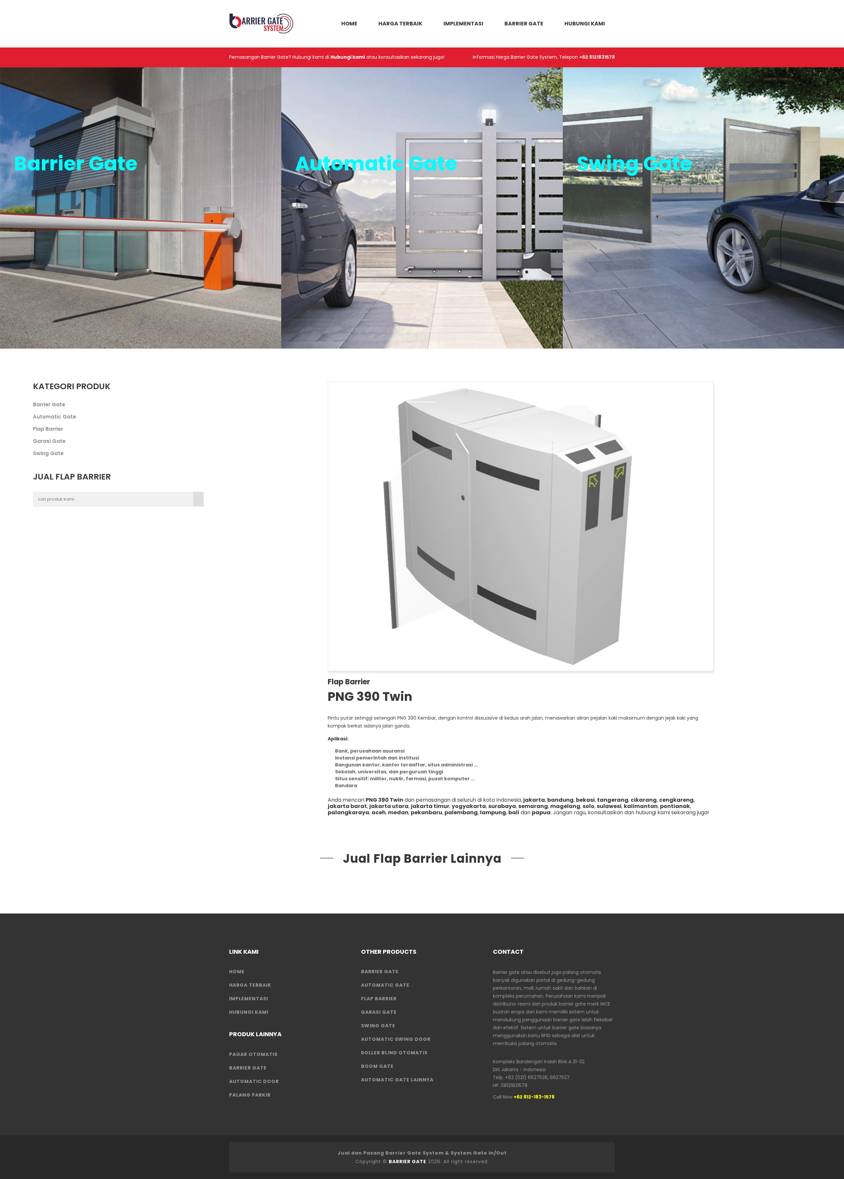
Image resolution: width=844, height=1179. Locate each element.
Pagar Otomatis (253, 1054)
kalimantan (641, 806)
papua (541, 812)
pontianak (675, 806)
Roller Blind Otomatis (394, 1052)
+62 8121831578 (597, 57)
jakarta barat (347, 806)
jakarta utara (388, 806)
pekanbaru (426, 812)
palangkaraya (348, 812)
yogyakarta (469, 806)
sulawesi (609, 806)
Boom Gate (377, 1066)
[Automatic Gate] (421, 207)
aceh (379, 812)
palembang (461, 812)
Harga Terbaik (400, 23)
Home (237, 971)
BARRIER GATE (407, 1161)
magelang (565, 806)
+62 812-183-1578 (534, 1097)
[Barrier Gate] (140, 207)
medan (398, 812)
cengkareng (676, 800)
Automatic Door (254, 1081)
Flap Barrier (48, 428)
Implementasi (463, 23)
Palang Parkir (250, 1095)
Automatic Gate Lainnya (397, 1079)
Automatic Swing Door (396, 1039)
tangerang (612, 800)
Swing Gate (48, 453)
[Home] (262, 23)
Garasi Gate (49, 441)
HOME (349, 23)
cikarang (644, 800)
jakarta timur (430, 806)
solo (588, 806)
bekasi (585, 800)
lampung (493, 812)
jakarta (534, 800)
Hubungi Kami (584, 23)
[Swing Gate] (703, 207)
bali (513, 812)
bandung (560, 800)
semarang (533, 806)
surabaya (502, 806)
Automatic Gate (54, 416)
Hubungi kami (347, 57)
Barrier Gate (523, 23)
